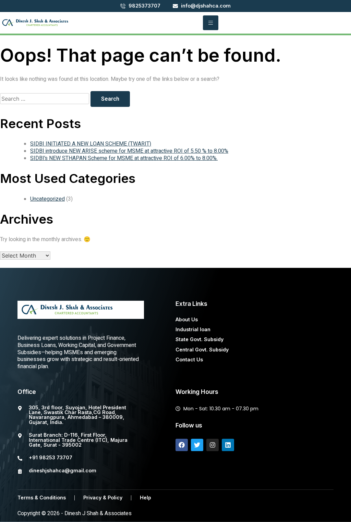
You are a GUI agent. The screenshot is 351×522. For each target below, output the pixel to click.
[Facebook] (182, 445)
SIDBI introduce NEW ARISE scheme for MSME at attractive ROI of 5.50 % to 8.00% (129, 151)
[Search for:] (45, 99)
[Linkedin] (228, 445)
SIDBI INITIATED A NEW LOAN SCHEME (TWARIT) (90, 144)
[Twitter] (197, 445)
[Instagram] (212, 445)
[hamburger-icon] (210, 22)
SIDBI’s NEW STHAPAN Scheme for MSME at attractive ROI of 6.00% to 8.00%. (124, 158)
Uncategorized (47, 199)
